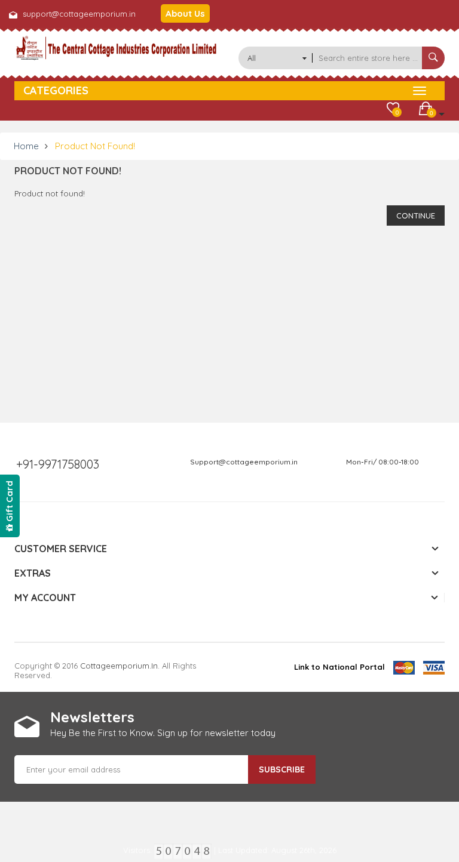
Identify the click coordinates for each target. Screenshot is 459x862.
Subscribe (282, 769)
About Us (185, 13)
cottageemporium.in (119, 665)
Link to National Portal (339, 667)
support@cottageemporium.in (79, 14)
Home (26, 146)
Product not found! (95, 146)
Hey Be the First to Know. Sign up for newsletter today (163, 732)
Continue (415, 215)
